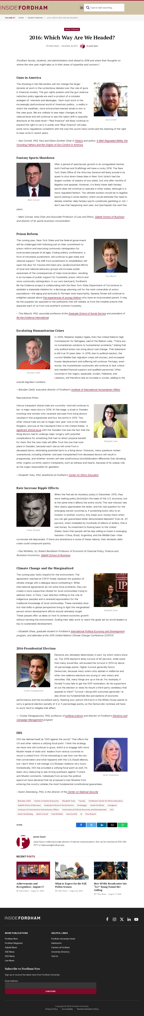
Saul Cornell (71, 814)
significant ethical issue (28, 430)
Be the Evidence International (32, 317)
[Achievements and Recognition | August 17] (33, 871)
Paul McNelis (57, 814)
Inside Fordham (72, 29)
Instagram (112, 805)
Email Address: (11, 981)
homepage (82, 805)
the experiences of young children (62, 297)
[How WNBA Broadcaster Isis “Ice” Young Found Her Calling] (111, 871)
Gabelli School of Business (109, 216)
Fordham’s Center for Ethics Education (106, 801)
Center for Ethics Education (83, 475)
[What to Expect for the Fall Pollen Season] (72, 871)
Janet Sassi (93, 46)
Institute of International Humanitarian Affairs (95, 389)
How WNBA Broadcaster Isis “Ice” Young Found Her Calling (110, 887)
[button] (81, 7)
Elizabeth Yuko (68, 801)
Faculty (82, 801)
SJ (81, 814)
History (79, 140)
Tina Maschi (90, 814)
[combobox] (104, 8)
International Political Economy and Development (97, 631)
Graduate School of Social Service (87, 313)
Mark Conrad (42, 814)
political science (74, 715)
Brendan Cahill (24, 801)
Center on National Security (82, 791)
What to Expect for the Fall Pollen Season (70, 885)
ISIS (111, 809)
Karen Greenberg (25, 814)
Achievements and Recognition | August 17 (30, 885)
